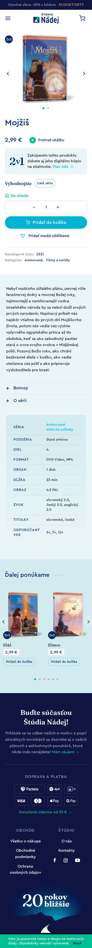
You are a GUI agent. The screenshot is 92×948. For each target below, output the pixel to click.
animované (34, 260)
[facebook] (55, 861)
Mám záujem (63, 752)
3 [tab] (44, 679)
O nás (67, 841)
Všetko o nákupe (25, 841)
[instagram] (65, 861)
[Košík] (82, 18)
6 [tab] (57, 679)
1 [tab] (35, 679)
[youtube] (77, 861)
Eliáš (7, 645)
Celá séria (45, 183)
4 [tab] (48, 679)
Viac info (60, 167)
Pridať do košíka (49, 222)
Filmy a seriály (58, 260)
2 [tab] (39, 679)
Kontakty (66, 850)
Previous (8, 73)
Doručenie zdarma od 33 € (43, 812)
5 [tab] (53, 679)
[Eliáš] (23, 614)
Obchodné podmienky (25, 854)
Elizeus (54, 645)
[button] (19, 662)
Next (84, 73)
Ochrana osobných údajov (25, 869)
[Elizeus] (68, 614)
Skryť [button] (77, 943)
